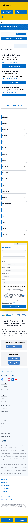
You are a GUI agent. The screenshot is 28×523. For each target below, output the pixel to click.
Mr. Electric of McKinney (10, 87)
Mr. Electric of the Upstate (11, 55)
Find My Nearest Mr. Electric (14, 38)
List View (20, 45)
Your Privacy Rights (8, 499)
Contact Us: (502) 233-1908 (9, 78)
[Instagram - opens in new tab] (9, 379)
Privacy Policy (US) (5, 485)
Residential (8, 244)
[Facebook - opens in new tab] (2, 379)
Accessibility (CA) (5, 494)
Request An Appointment (14, 66)
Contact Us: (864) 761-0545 (9, 62)
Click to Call (21, 11)
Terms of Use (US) (5, 479)
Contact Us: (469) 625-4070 (9, 92)
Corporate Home (5, 433)
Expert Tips (4, 420)
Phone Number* (6, 267)
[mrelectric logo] (14, 372)
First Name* (5, 249)
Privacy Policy (15, 302)
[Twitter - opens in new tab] (6, 379)
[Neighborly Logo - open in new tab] (5, 1)
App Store (15, 358)
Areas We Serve (5, 436)
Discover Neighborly (13, 346)
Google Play (15, 363)
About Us (3, 402)
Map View (7, 45)
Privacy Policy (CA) (5, 488)
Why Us (3, 398)
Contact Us (4, 408)
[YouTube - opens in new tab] (16, 379)
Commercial (21, 244)
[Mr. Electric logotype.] (7, 315)
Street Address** (6, 273)
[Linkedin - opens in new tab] (12, 379)
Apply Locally (5, 411)
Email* (3, 261)
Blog (2, 423)
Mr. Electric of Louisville (10, 71)
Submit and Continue (14, 306)
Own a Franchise (5, 405)
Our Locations (5, 427)
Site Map (3, 430)
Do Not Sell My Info (5, 496)
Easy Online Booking (8, 12)
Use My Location (22, 33)
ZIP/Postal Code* (6, 279)
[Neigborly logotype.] (21, 315)
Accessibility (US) (5, 491)
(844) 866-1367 (9, 376)
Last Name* (5, 255)
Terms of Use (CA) (5, 482)
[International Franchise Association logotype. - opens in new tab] (3, 441)
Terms (18, 295)
